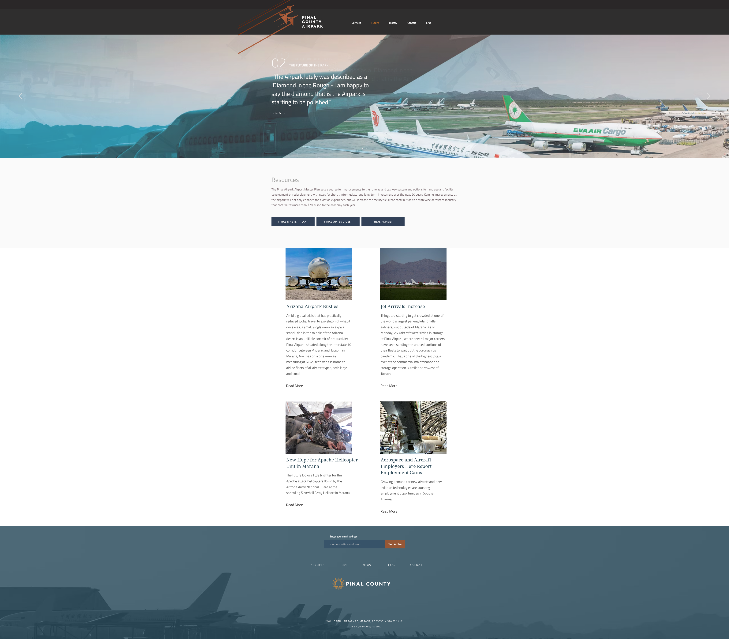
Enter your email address (344, 536)
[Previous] (20, 96)
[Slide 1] (362, 148)
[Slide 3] (366, 148)
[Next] (708, 96)
